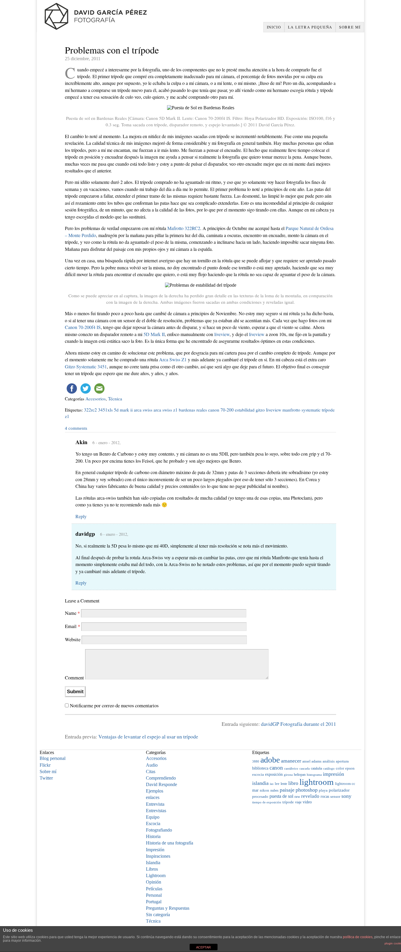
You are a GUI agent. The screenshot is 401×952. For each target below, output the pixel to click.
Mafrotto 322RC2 (183, 228)
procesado (260, 797)
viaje (298, 802)
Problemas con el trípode (112, 49)
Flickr (45, 765)
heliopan (300, 775)
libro (293, 783)
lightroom (316, 782)
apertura (342, 761)
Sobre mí (350, 27)
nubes (274, 790)
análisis (329, 761)
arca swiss (143, 410)
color (340, 768)
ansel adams (311, 761)
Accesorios (95, 399)
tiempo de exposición (266, 802)
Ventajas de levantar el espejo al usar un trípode (148, 736)
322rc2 (90, 410)
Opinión (153, 881)
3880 (255, 761)
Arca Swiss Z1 (173, 359)
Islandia (153, 862)
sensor (335, 797)
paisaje (287, 790)
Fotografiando (159, 829)
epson (350, 768)
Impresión (155, 849)
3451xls (105, 410)
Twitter (46, 777)
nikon (264, 790)
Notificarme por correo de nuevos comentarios (114, 705)
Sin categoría (158, 914)
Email (72, 626)
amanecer (291, 761)
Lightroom (156, 875)
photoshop (307, 790)
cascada (304, 768)
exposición (274, 774)
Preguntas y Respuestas (167, 908)
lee (277, 784)
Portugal (153, 901)
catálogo (329, 768)
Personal (154, 895)
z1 (67, 416)
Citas (150, 771)
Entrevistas (156, 810)
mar (255, 790)
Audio (152, 765)
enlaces (152, 797)
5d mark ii (123, 410)
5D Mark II (154, 334)
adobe (270, 759)
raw (297, 796)
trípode (328, 410)
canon (276, 768)
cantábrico (291, 768)
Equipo (152, 817)
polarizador (339, 790)
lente (284, 784)
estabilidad (245, 410)
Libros (152, 869)
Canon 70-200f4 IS (83, 327)
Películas (154, 888)
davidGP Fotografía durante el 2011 (298, 723)
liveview (222, 334)
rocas (325, 796)
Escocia (153, 823)
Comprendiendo (161, 777)
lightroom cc (345, 784)
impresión (333, 774)
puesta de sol (281, 796)
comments (76, 428)
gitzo (260, 410)
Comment (74, 677)
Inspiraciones (158, 856)
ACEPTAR (203, 947)
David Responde (161, 784)
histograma (314, 774)
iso (272, 783)
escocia (258, 774)
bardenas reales (193, 410)
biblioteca (260, 768)
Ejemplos (154, 790)
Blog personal (52, 758)
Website (72, 639)
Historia (153, 836)
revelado (310, 796)
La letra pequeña (310, 27)
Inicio (274, 27)
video (307, 802)
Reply (81, 516)
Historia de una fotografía (169, 842)
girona (288, 774)
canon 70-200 (221, 410)
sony (346, 796)
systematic (311, 410)
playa (323, 790)
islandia (260, 783)
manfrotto (291, 410)
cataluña (316, 768)
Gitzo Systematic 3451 (86, 366)
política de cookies (358, 937)
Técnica (115, 399)
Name (72, 613)
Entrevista (155, 804)
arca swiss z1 (166, 410)
